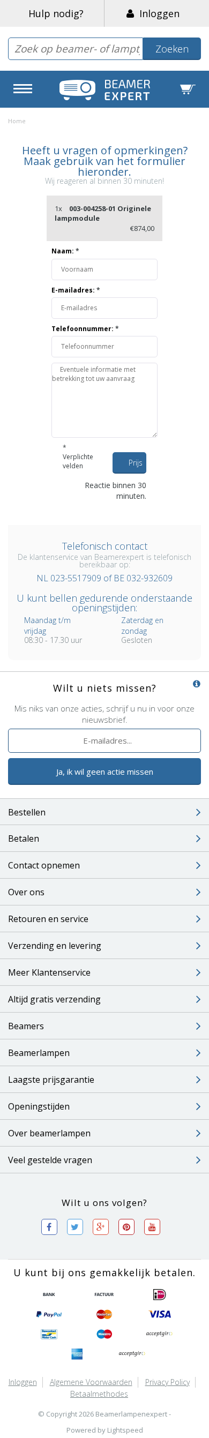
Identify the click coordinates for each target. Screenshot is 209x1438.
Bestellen (27, 812)
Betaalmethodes (99, 1394)
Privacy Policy (167, 1382)
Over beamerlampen (49, 1133)
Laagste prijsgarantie (51, 1079)
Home (17, 121)
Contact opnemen (44, 865)
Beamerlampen (39, 1053)
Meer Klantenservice (49, 972)
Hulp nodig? (56, 13)
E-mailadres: (75, 290)
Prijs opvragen (137, 466)
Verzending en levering (54, 946)
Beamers (26, 1026)
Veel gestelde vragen (50, 1160)
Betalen (23, 838)
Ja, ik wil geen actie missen (104, 771)
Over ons (26, 892)
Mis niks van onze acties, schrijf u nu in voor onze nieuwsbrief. (104, 714)
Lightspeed (125, 1430)
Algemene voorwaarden (91, 1382)
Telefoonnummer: (85, 328)
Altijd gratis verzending (54, 999)
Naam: (65, 251)
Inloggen (157, 13)
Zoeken (172, 48)
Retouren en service (48, 919)
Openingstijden (39, 1106)
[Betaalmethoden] (49, 1295)
